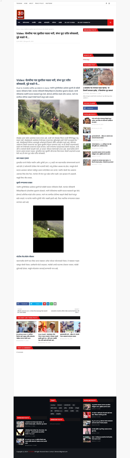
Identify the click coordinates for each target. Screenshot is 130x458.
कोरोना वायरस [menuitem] (26, 22)
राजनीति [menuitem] (34, 22)
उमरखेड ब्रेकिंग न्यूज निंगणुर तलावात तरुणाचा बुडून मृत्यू (102, 430)
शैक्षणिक (52, 414)
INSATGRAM (49, 3)
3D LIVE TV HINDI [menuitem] (70, 22)
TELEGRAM (19, 3)
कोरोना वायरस (54, 408)
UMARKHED (67, 405)
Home (18, 29)
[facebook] (106, 3)
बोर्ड (51, 411)
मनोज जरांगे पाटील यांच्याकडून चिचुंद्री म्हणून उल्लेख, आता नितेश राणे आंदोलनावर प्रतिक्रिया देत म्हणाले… (102, 120)
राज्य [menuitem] (19, 22)
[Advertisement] (79, 12)
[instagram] (109, 3)
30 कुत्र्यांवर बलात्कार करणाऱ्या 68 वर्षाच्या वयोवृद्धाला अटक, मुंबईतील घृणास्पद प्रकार (101, 153)
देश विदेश (71, 408)
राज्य (77, 411)
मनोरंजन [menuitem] (54, 22)
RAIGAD (60, 405)
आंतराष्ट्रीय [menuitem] (46, 22)
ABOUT (31, 3)
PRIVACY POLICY (39, 3)
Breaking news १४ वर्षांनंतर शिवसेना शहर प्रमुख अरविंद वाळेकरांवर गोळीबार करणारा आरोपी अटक (25, 336)
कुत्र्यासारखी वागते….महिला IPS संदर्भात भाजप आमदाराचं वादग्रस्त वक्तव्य (69, 335)
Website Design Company (30, 455)
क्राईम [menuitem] (60, 22)
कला (74, 405)
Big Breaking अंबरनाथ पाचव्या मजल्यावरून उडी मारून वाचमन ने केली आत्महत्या (102, 422)
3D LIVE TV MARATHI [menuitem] (84, 22)
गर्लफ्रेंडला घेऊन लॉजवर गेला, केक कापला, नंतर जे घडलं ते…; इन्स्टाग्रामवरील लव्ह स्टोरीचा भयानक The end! (36, 432)
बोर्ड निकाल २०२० (58, 411)
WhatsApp (86, 59)
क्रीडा (65, 408)
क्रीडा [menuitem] (39, 22)
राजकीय (72, 411)
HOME (25, 3)
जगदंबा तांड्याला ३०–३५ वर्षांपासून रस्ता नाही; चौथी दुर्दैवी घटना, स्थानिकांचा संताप (102, 145)
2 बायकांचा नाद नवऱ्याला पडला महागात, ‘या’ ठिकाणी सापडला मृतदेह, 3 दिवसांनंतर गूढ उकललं (98, 89)
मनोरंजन (66, 411)
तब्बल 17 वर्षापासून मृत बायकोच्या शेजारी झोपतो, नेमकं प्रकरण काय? (102, 438)
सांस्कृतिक (58, 414)
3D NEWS (20, 41)
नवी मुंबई (77, 408)
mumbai (53, 405)
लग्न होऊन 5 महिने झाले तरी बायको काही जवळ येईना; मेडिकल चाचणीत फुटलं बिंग (102, 414)
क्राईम (60, 408)
